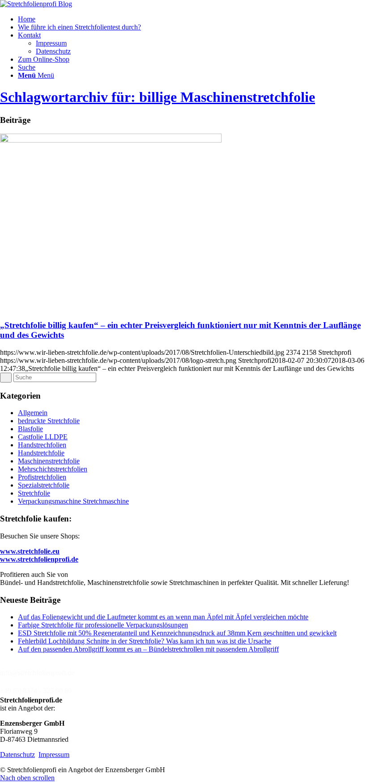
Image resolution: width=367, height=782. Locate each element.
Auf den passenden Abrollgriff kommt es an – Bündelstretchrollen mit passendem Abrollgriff (148, 649)
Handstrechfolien (42, 445)
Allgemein (32, 412)
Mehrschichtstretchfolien (52, 469)
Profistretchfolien (42, 477)
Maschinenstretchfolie (49, 461)
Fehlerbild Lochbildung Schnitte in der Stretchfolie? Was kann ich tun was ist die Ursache (144, 641)
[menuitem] (192, 19)
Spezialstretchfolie (43, 485)
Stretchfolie (34, 493)
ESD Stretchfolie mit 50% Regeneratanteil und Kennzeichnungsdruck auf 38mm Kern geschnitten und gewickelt (177, 633)
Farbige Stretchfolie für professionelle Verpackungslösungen (103, 625)
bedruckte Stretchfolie (49, 421)
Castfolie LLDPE (43, 437)
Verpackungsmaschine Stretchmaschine (73, 501)
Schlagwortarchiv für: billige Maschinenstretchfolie (157, 97)
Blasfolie (30, 429)
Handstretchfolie (41, 453)
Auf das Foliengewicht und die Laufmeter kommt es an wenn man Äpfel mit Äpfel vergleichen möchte (163, 617)
